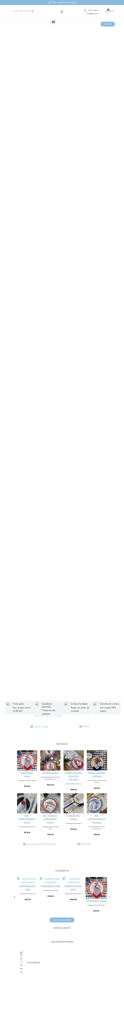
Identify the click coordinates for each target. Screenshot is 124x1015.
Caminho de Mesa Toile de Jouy (73, 784)
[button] (53, 21)
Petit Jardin (73, 779)
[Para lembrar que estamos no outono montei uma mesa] (70, 994)
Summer (27, 776)
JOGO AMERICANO (27, 886)
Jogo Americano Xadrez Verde (28, 893)
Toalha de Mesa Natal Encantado (73, 893)
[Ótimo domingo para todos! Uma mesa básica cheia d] (39, 993)
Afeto (26, 816)
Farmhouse (97, 776)
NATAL (28, 889)
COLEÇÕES (73, 776)
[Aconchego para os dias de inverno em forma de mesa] (24, 991)
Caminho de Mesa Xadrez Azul (27, 827)
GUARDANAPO (26, 773)
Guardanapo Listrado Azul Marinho (27, 780)
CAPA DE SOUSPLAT (96, 819)
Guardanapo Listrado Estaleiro (73, 823)
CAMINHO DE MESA (50, 773)
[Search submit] (33, 11)
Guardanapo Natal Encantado (50, 890)
